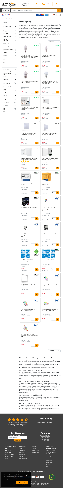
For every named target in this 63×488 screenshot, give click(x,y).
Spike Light (6, 43)
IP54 (4, 109)
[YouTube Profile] (44, 437)
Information (49, 446)
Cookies (34, 448)
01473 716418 (26, 5)
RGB (4, 74)
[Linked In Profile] (49, 437)
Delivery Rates (8, 452)
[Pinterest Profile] (45, 439)
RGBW (4, 76)
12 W (4, 64)
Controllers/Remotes (8, 49)
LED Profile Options (50, 450)
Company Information (10, 446)
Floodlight (5, 40)
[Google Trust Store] (6, 15)
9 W (4, 62)
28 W (4, 89)
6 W (4, 61)
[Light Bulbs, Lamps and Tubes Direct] (9, 4)
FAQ (47, 458)
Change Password (23, 450)
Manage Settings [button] (8, 478)
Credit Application (23, 458)
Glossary (48, 464)
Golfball (5, 32)
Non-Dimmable (6, 83)
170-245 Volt (6, 101)
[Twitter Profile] (42, 437)
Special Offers (49, 462)
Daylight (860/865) (7, 73)
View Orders (21, 452)
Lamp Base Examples (51, 448)
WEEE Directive (49, 460)
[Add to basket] (36, 66)
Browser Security (36, 450)
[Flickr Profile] (48, 439)
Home (3, 18)
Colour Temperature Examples (50, 453)
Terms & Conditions (9, 454)
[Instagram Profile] (43, 439)
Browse (7, 10)
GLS (4, 30)
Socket (5, 50)
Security (34, 446)
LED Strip (5, 33)
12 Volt (5, 98)
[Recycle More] (52, 477)
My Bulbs (21, 456)
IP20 (4, 108)
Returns (20, 462)
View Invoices (22, 454)
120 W (4, 92)
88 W (4, 90)
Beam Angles (49, 456)
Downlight (5, 39)
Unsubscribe (21, 460)
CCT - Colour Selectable (8, 72)
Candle (5, 29)
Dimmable (5, 82)
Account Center (23, 446)
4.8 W (4, 58)
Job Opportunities (9, 456)
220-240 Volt (6, 102)
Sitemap (7, 458)
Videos (47, 466)
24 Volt (5, 99)
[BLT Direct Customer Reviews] (18, 419)
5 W (4, 59)
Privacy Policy (35, 452)
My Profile (21, 448)
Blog (6, 448)
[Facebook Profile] (46, 437)
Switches (5, 52)
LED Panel (5, 42)
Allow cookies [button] (22, 482)
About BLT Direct (8, 450)
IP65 (4, 111)
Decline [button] (10, 482)
